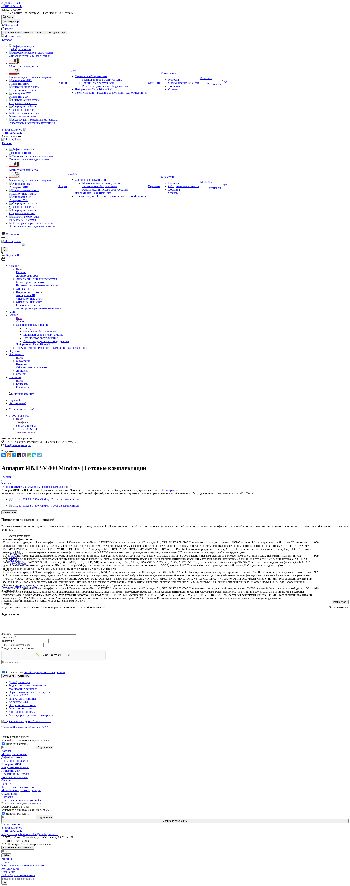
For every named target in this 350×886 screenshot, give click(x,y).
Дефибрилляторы (12, 757)
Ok (4, 882)
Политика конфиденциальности (21, 803)
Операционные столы (15, 773)
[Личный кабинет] (3, 259)
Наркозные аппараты (14, 760)
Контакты (22, 383)
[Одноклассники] (9, 455)
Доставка (7, 796)
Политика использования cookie (21, 800)
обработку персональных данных (44, 672)
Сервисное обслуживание (39, 331)
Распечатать (340, 602)
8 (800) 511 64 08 (11, 3)
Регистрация (170, 490)
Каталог (21, 272)
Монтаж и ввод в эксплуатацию (21, 790)
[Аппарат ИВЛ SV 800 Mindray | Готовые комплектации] (44, 499)
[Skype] (34, 455)
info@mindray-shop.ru (18, 445)
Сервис (20, 321)
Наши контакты (11, 824)
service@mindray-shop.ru (43, 834)
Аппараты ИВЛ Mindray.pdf (18, 587)
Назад (19, 269)
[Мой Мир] (14, 455)
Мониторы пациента (14, 754)
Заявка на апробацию (175, 820)
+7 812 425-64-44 (11, 6)
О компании (23, 360)
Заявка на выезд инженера (18, 32)
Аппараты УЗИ (11, 770)
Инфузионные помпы (15, 767)
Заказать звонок (26, 432)
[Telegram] (39, 455)
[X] (19, 455)
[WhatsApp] (29, 455)
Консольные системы (14, 777)
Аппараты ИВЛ (11, 764)
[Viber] (24, 455)
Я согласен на (35, 672)
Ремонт (6, 783)
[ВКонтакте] (3, 455)
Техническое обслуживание (18, 787)
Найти (6, 855)
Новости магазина (17, 743)
